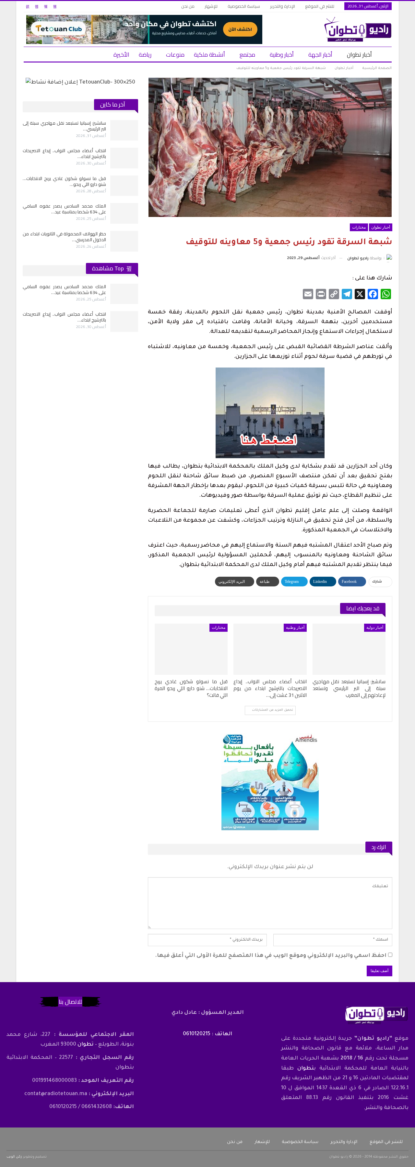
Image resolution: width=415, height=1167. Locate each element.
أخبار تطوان (359, 54)
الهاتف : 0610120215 (207, 1034)
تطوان (305, 1068)
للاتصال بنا (70, 1001)
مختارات (359, 227)
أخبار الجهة (320, 54)
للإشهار (211, 6)
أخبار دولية (374, 627)
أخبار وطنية (282, 54)
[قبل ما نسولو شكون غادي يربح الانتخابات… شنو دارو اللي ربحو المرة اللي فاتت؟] (191, 649)
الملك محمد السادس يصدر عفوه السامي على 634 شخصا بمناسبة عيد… (64, 209)
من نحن (188, 6)
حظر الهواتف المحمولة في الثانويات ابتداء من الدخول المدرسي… (64, 237)
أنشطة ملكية (209, 54)
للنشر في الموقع (319, 6)
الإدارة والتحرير (282, 6)
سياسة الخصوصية (244, 6)
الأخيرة (121, 54)
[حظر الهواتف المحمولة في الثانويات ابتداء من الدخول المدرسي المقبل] (124, 241)
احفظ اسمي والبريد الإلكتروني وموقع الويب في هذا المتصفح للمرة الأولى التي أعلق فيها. (270, 956)
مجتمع (247, 54)
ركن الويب (14, 1157)
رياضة (145, 54)
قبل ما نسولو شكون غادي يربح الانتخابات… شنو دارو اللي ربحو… (64, 181)
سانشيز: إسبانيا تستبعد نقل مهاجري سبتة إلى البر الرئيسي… (64, 126)
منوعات (175, 54)
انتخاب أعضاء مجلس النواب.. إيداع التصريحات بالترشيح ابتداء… (64, 153)
